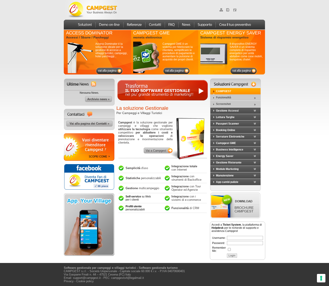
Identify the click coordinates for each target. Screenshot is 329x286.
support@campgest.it (87, 278)
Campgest (223, 91)
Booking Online (225, 130)
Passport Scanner (227, 123)
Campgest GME (226, 143)
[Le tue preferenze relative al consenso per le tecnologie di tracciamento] (321, 278)
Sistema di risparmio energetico (224, 37)
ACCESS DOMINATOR (89, 32)
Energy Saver (224, 156)
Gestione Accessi (227, 110)
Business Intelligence (229, 149)
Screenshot (223, 104)
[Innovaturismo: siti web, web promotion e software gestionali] (89, 189)
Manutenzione (225, 175)
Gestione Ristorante (228, 162)
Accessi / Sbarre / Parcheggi (87, 37)
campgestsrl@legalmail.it (127, 278)
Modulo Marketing (227, 169)
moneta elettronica (147, 37)
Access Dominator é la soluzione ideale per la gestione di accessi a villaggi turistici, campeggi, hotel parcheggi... (111, 50)
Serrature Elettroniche (230, 136)
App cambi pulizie (227, 182)
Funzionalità (223, 97)
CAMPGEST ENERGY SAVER (230, 32)
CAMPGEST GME (151, 32)
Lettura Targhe (225, 117)
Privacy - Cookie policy (79, 281)
